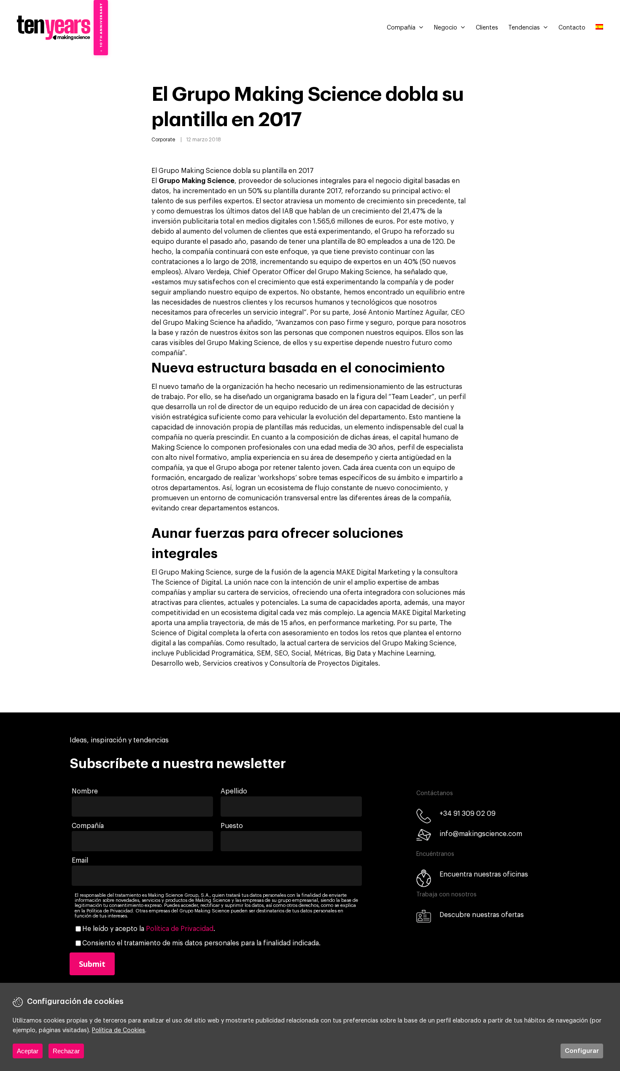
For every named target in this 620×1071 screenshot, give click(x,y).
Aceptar (27, 1051)
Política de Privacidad (179, 928)
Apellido (234, 791)
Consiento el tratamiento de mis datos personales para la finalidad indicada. (201, 943)
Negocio (445, 28)
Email (80, 860)
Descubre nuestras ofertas (481, 915)
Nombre (85, 791)
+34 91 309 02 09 (467, 813)
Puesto (232, 826)
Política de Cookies (118, 1030)
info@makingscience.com (480, 834)
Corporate (163, 139)
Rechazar (66, 1051)
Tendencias (524, 28)
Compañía (401, 28)
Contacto (571, 28)
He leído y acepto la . (148, 928)
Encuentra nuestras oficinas (483, 874)
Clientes (487, 28)
